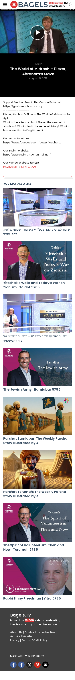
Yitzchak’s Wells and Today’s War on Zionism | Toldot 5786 (34, 285)
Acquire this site (21, 636)
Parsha (38, 63)
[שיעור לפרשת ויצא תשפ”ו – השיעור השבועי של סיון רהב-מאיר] (37, 207)
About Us (16, 632)
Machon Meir (10, 166)
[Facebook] (13, 665)
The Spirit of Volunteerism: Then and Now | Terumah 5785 (33, 547)
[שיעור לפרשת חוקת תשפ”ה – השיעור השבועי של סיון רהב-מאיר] (37, 313)
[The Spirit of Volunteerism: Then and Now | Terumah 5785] (37, 522)
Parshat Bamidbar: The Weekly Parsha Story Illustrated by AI (35, 440)
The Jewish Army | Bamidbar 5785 (31, 389)
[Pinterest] (37, 665)
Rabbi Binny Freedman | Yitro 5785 (32, 598)
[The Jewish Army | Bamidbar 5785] (37, 367)
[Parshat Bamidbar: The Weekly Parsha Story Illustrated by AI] (37, 416)
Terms (25, 640)
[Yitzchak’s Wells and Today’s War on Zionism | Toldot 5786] (37, 260)
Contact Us (32, 632)
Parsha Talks (29, 166)
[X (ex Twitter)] (29, 665)
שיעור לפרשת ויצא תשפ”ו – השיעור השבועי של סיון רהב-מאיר (36, 231)
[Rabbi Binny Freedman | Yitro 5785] (37, 576)
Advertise (48, 632)
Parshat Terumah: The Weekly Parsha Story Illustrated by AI (34, 494)
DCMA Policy (40, 640)
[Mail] (45, 665)
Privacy (14, 640)
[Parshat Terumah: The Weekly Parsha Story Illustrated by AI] (37, 469)
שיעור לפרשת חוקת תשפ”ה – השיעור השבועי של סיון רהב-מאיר (35, 338)
